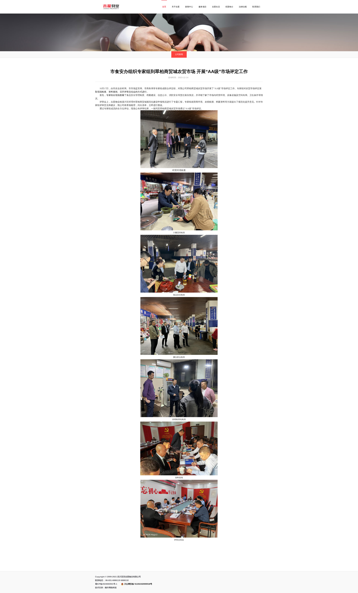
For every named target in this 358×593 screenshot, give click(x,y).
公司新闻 (179, 54)
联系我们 (256, 7)
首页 (164, 7)
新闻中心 (189, 7)
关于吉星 (176, 7)
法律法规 (243, 7)
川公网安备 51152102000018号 (138, 584)
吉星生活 (216, 7)
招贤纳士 (229, 7)
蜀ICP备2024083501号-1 (123, 584)
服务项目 (202, 7)
